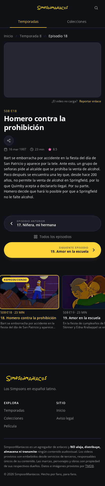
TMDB (89, 466)
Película (10, 426)
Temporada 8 (31, 36)
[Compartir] (9, 140)
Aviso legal (65, 418)
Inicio (8, 36)
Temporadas (28, 21)
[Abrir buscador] (96, 8)
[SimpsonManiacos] (52, 8)
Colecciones (76, 21)
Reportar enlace (90, 101)
